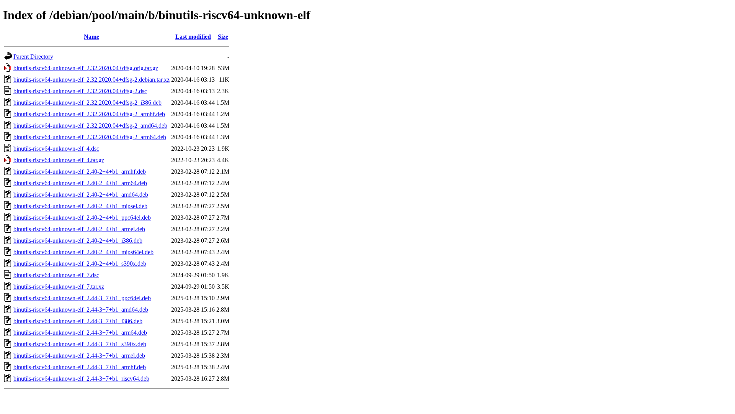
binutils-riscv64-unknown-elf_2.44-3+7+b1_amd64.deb (80, 309)
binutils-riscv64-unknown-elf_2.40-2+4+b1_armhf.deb (79, 171)
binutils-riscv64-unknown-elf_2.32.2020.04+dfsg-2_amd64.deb (90, 125)
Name (91, 36)
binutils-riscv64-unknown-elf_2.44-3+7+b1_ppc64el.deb (82, 298)
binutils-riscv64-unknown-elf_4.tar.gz (58, 160)
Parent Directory (33, 56)
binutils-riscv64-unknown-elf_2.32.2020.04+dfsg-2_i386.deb (87, 102)
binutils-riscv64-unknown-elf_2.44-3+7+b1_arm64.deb (80, 332)
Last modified (193, 36)
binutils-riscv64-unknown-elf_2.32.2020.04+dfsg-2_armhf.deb (89, 114)
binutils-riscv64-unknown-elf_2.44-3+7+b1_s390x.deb (79, 344)
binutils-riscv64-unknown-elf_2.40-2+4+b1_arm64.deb (80, 183)
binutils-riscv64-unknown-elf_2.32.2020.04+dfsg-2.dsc (80, 91)
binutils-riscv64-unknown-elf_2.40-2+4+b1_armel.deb (79, 229)
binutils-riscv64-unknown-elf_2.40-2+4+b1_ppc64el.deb (82, 217)
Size (223, 36)
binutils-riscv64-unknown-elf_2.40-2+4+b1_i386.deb (77, 240)
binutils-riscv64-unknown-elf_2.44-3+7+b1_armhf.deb (79, 367)
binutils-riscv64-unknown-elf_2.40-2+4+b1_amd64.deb (80, 194)
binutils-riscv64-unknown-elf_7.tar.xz (58, 286)
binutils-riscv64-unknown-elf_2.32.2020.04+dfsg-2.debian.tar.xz (91, 79)
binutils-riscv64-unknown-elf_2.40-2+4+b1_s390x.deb (79, 263)
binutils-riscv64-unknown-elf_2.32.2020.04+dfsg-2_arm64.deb (89, 137)
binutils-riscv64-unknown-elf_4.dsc (56, 148)
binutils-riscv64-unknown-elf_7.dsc (56, 275)
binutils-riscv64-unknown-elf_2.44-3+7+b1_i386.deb (77, 321)
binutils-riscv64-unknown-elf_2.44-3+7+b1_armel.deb (79, 355)
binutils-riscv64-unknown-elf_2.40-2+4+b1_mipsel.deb (80, 206)
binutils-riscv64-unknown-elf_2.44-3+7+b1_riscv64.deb (81, 378)
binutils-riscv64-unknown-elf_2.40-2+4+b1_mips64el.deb (83, 252)
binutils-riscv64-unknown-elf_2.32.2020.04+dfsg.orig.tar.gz (85, 68)
